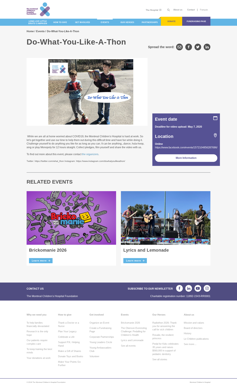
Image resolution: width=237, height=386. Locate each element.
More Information (186, 158)
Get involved (96, 314)
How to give (64, 314)
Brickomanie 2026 (48, 250)
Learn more (39, 260)
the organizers (90, 154)
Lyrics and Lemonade (146, 250)
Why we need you (36, 314)
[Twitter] (197, 47)
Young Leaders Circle (100, 342)
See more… (190, 344)
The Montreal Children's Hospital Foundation (50, 9)
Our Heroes (158, 314)
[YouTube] (197, 288)
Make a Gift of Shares (69, 351)
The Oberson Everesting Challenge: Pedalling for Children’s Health (134, 331)
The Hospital (152, 10)
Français (204, 10)
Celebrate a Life (66, 336)
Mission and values (194, 322)
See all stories (159, 359)
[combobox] (87, 149)
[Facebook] (188, 47)
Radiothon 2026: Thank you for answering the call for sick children (164, 326)
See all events (128, 345)
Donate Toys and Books (70, 356)
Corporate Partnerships (101, 336)
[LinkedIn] (207, 47)
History (187, 333)
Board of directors (193, 328)
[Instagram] (207, 288)
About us (177, 10)
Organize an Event (99, 322)
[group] (87, 149)
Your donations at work (39, 358)
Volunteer (94, 356)
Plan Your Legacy (67, 331)
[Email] (179, 47)
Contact (191, 10)
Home (30, 31)
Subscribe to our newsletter (150, 288)
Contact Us (35, 288)
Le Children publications (196, 338)
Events (40, 31)
